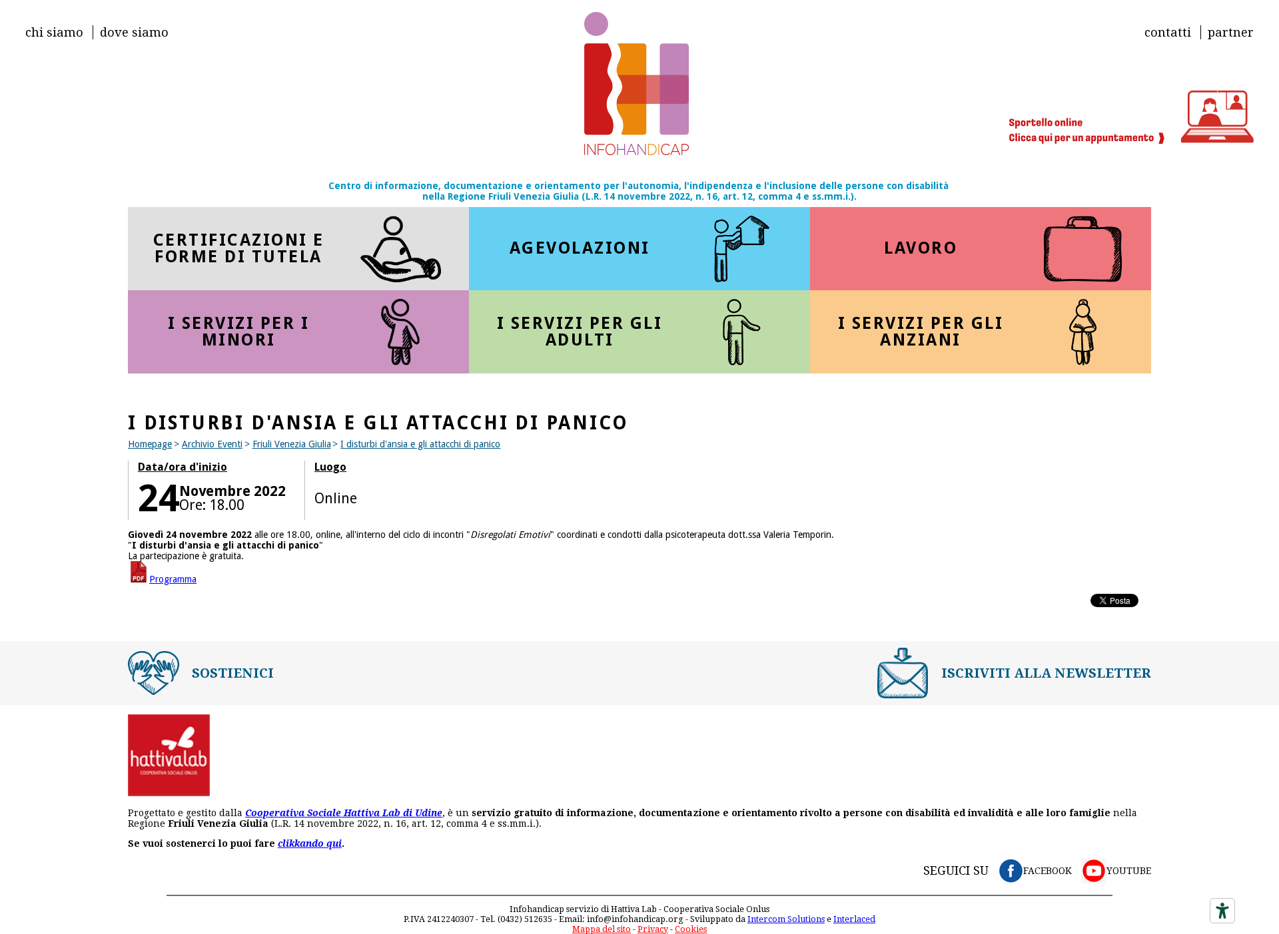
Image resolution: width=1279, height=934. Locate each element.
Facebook (1047, 870)
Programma (173, 579)
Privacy (653, 929)
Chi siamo (54, 32)
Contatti (1167, 32)
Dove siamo (134, 32)
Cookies (691, 929)
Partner (1231, 32)
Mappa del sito (601, 929)
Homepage (150, 444)
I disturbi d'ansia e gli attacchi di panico (420, 444)
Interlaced (854, 919)
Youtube (1128, 870)
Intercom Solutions (786, 919)
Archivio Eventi (212, 444)
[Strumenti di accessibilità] (1222, 910)
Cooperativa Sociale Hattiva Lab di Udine (343, 813)
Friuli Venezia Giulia (291, 444)
